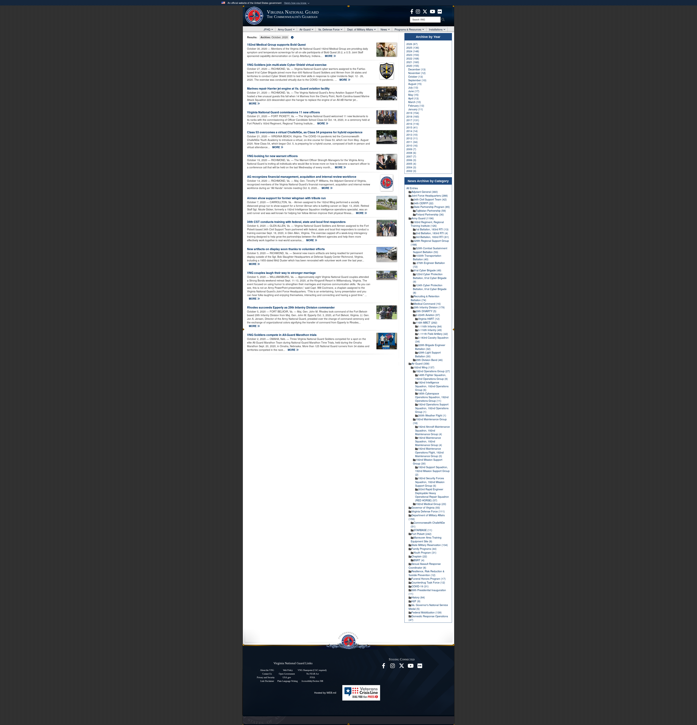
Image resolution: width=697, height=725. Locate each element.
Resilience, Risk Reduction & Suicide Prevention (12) (426, 573)
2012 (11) (412, 138)
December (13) (417, 69)
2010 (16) (412, 145)
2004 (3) (411, 167)
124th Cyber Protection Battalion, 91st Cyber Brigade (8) (430, 288)
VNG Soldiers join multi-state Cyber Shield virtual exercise (287, 65)
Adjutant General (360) (424, 192)
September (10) (417, 80)
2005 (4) (411, 163)
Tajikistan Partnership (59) (431, 210)
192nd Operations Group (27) (433, 371)
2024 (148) (412, 51)
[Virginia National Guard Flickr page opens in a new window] (440, 11)
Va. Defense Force (329, 29)
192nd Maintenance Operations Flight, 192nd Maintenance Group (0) (429, 452)
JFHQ (267, 29)
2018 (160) (412, 116)
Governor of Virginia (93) (425, 507)
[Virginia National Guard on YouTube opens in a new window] (432, 11)
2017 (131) (412, 120)
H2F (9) (415, 601)
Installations (436, 29)
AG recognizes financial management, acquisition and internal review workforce (301, 176)
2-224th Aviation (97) (428, 315)
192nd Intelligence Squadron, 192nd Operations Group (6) (432, 386)
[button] (297, 3)
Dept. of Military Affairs (360, 29)
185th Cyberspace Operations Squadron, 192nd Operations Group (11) (432, 397)
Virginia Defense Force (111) (428, 511)
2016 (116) (412, 124)
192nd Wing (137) (424, 367)
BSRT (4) (419, 560)
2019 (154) (412, 113)
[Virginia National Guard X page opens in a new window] (425, 11)
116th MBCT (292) (426, 322)
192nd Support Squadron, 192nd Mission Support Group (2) (432, 470)
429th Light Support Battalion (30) (428, 354)
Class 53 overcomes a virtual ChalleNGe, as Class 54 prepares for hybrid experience (304, 132)
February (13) (416, 105)
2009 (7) (411, 149)
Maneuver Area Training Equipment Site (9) (426, 539)
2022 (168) (412, 58)
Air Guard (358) (420, 363)
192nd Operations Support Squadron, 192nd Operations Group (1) (432, 408)
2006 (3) (411, 160)
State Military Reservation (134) (429, 545)
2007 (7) (411, 156)
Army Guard (285, 29)
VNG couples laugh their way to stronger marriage (281, 273)
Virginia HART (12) (429, 319)
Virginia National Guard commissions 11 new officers (283, 112)
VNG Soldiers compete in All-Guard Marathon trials (282, 335)
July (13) (413, 87)
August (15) (415, 84)
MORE (329, 56)
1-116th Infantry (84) (430, 326)
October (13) (415, 76)
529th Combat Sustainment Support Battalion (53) (430, 250)
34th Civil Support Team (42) (430, 199)
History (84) (418, 597)
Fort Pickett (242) (421, 534)
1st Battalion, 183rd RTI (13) (432, 229)
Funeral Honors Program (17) (428, 578)
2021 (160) (412, 62)
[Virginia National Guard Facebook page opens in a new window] (411, 11)
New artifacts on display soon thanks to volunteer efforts (286, 249)
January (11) (415, 109)
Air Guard (305, 29)
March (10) (414, 102)
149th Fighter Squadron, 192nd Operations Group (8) (431, 377)
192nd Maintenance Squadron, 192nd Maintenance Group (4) (428, 441)
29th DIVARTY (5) (426, 311)
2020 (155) (412, 65)
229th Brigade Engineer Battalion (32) (430, 347)
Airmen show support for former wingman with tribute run (286, 198)
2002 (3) (411, 171)
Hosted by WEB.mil (325, 692)
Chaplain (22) (419, 556)
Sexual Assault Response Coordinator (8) (425, 565)
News (384, 29)
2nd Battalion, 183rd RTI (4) (432, 233)
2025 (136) (412, 47)
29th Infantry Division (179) (429, 307)
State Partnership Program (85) (432, 207)
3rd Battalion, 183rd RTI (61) (432, 237)
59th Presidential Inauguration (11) (427, 592)
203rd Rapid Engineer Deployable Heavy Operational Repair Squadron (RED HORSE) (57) (432, 494)
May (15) (413, 94)
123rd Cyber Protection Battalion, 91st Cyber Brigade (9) (430, 277)
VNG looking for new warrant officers (272, 156)
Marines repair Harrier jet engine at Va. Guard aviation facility (288, 88)
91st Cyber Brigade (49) (427, 270)
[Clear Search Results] (322, 37)
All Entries (412, 188)
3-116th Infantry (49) (430, 330)
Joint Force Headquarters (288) (429, 195)
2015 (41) (412, 127)
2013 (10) (412, 134)
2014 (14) (412, 131)
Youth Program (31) (425, 552)
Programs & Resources (408, 29)
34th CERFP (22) (423, 203)
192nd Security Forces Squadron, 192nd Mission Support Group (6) (430, 481)
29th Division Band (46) (429, 360)
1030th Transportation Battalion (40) (427, 257)
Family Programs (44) (424, 549)
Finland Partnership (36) (430, 214)
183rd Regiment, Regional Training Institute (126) (427, 224)
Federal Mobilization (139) (426, 612)
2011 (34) (412, 142)
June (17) (413, 91)
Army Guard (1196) (422, 218)
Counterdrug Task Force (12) (428, 582)
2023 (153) (412, 55)
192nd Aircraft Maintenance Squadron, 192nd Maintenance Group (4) (432, 430)
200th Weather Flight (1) (432, 415)
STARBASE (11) (423, 530)
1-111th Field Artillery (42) (433, 334)
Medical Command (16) (427, 303)
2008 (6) (411, 153)
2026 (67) (412, 44)
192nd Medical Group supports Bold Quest (276, 44)
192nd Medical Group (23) (431, 504)
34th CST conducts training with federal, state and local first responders (296, 222)
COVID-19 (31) (420, 586)
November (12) (417, 73)
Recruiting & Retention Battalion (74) (425, 298)
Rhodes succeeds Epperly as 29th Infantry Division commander (291, 307)
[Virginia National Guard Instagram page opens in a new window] (418, 11)
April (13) (413, 98)
